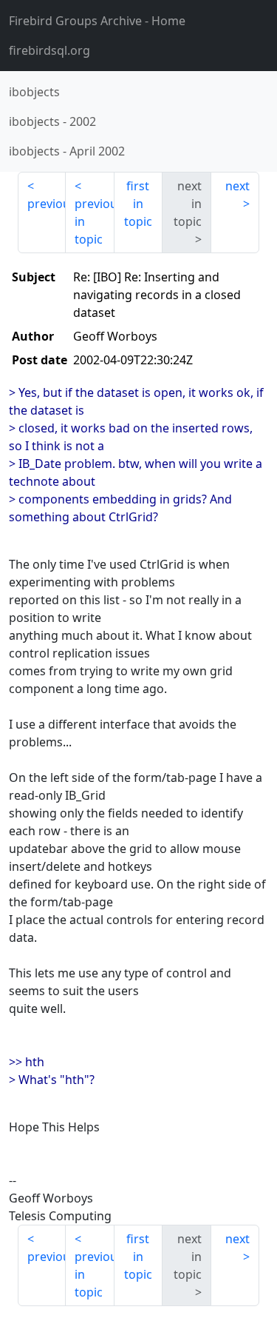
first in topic (138, 204)
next (237, 186)
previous (46, 203)
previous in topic (94, 221)
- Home (97, 21)
